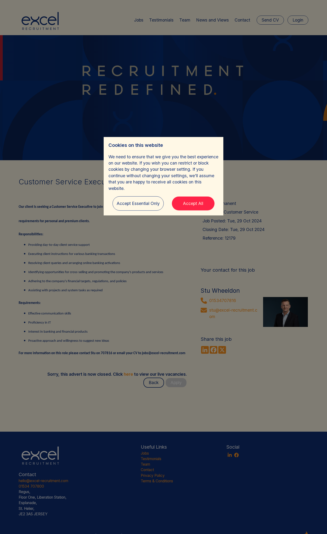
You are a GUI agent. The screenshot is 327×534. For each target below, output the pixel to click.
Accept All (193, 203)
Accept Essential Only (138, 203)
